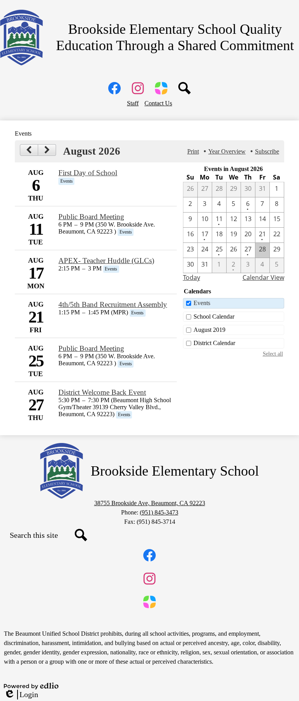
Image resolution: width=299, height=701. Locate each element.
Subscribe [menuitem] (267, 151)
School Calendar (213, 316)
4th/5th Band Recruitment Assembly (112, 304)
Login (21, 694)
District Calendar (214, 343)
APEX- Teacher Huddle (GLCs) (106, 260)
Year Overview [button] (227, 151)
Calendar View (263, 277)
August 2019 (209, 329)
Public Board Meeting (91, 217)
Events (201, 303)
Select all (273, 353)
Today (191, 277)
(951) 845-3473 (159, 512)
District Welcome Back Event (102, 392)
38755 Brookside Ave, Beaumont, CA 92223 (149, 503)
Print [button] (193, 151)
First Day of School (87, 173)
